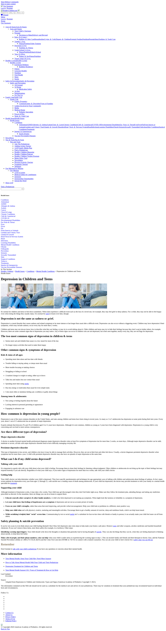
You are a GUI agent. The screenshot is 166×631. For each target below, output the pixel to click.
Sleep (97, 39)
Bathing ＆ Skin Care (26, 39)
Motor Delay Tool (20, 158)
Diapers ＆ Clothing (63, 39)
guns (114, 526)
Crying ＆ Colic (50, 39)
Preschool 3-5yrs (20, 46)
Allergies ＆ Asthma (39, 125)
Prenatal (17, 33)
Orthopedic (5, 249)
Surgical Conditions (8, 259)
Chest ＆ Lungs (57, 125)
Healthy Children (7, 271)
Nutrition (85, 39)
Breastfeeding (39, 39)
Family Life (14, 99)
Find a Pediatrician (21, 150)
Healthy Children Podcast (23, 154)
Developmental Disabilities (110, 125)
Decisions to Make (25, 35)
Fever (140, 125)
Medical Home (19, 110)
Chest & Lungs (6, 212)
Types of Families (46, 104)
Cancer (3, 210)
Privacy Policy (10, 617)
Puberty (33, 52)
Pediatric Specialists (26, 112)
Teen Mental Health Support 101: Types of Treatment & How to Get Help (31, 570)
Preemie (92, 39)
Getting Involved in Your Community (27, 106)
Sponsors (17, 177)
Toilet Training (35, 44)
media (27, 384)
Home (3, 21)
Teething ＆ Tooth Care (107, 39)
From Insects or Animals (9, 230)
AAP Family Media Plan (23, 148)
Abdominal (23, 125)
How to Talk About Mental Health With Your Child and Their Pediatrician (31, 562)
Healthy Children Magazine (24, 152)
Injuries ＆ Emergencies (23, 131)
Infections (95, 127)
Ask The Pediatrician (21, 144)
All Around (18, 85)
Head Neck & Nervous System (12, 237)
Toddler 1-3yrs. (19, 42)
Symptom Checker (21, 164)
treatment (13, 483)
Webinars (17, 166)
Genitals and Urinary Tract (34, 127)
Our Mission (14, 170)
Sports (16, 79)
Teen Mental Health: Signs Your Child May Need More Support (28, 559)
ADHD (29, 125)
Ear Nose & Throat (8, 222)
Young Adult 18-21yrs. (22, 59)
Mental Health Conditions (10, 245)
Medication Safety (25, 89)
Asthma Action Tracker (22, 146)
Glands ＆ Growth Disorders (54, 127)
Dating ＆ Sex (24, 56)
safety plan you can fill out (143, 540)
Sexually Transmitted (8, 255)
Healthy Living (15, 63)
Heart (90, 127)
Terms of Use (10, 619)
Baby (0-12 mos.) (20, 37)
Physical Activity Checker (23, 162)
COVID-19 (96, 125)
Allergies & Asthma (8, 206)
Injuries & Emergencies (9, 265)
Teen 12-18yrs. (19, 54)
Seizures (122, 127)
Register (10, 8)
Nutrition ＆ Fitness (26, 48)
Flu (143, 125)
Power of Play (19, 114)
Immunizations (19, 93)
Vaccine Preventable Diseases (25, 136)
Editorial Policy (10, 621)
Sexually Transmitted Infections (136, 127)
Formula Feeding (76, 39)
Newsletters (18, 160)
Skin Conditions (153, 127)
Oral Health (18, 75)
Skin (2, 257)
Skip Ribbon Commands (10, 2)
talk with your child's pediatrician (24, 549)
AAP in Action (19, 173)
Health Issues (14, 120)
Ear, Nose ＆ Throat (127, 125)
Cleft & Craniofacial (8, 216)
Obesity (116, 127)
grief (47, 314)
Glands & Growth (7, 235)
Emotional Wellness (21, 65)
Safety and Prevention (18, 83)
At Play (17, 91)
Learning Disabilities (106, 127)
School (38, 52)
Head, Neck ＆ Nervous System (76, 127)
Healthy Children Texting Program (26, 156)
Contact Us (9, 613)
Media (16, 108)
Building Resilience (26, 67)
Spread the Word (20, 181)
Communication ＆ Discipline (29, 104)
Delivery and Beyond (40, 35)
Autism (49, 125)
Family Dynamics (20, 101)
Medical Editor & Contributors (25, 175)
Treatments (31, 129)
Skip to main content (8, 4)
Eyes (136, 125)
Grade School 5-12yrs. (22, 50)
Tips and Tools (15, 142)
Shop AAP (9, 183)
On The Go (18, 95)
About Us (8, 615)
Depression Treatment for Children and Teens (21, 566)
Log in (3, 8)
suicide (98, 532)
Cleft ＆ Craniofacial (84, 125)
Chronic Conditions (70, 125)
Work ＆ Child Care (21, 116)
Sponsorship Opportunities (23, 179)
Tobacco (4, 261)
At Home (17, 87)
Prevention (5, 251)
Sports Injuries (24, 134)
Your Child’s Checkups (22, 31)
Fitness (21, 44)
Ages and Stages (16, 29)
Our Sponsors (8, 6)
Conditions (18, 123)
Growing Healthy (20, 71)
